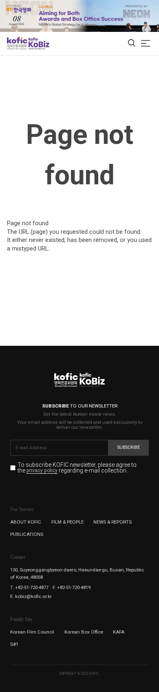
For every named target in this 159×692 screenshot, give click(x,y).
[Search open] (132, 43)
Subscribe (128, 447)
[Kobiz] (38, 43)
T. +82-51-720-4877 (29, 587)
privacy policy (41, 470)
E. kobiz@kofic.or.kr (31, 596)
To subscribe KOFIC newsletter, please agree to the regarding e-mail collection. (77, 468)
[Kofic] (17, 43)
